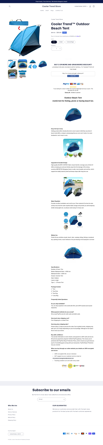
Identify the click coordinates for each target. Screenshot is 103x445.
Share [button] (54, 373)
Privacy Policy (11, 414)
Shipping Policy (12, 420)
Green (61, 42)
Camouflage (70, 42)
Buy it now (68, 59)
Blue (54, 42)
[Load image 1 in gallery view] (12, 64)
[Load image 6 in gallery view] (22, 74)
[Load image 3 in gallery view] (32, 64)
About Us (10, 409)
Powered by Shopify (25, 439)
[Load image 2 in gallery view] (22, 64)
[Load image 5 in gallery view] (12, 74)
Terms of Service (12, 412)
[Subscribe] (64, 399)
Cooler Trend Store (16, 439)
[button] (9, 6)
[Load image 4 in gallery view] (42, 64)
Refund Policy (11, 417)
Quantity (53, 45)
